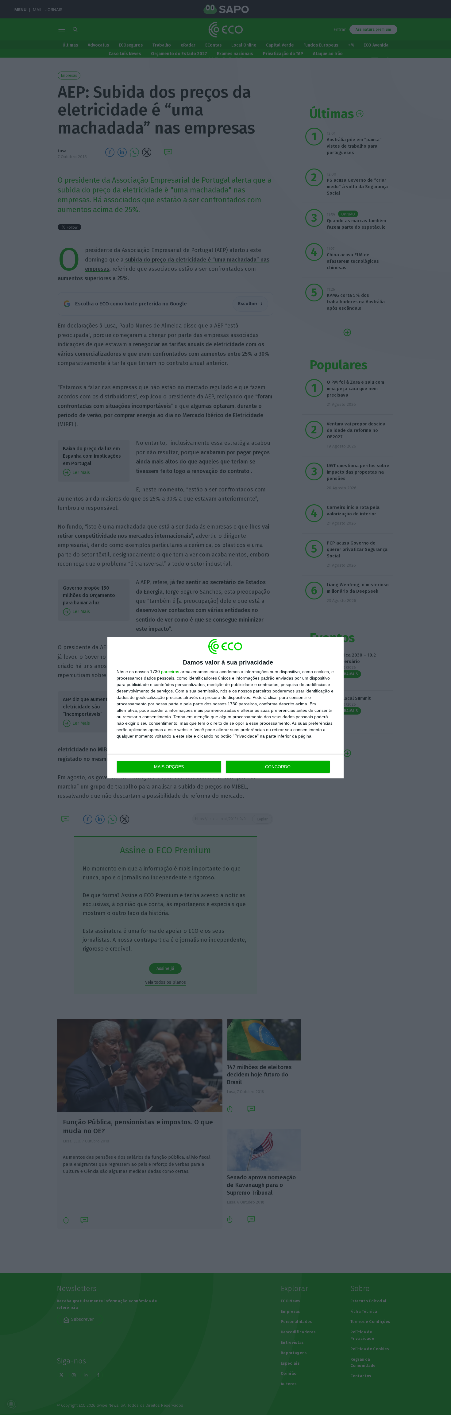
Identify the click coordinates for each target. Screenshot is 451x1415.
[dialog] (225, 707)
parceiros (170, 671)
